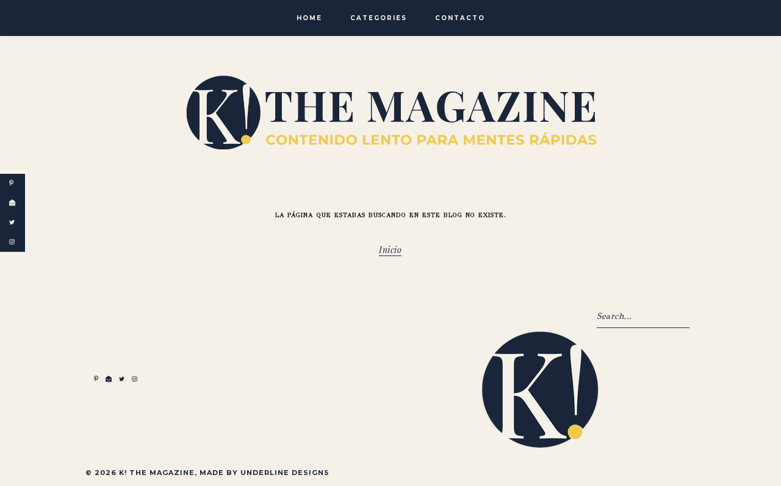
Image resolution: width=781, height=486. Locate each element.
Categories (378, 18)
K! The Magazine (157, 472)
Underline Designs (284, 472)
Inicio (390, 251)
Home (309, 18)
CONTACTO (460, 18)
